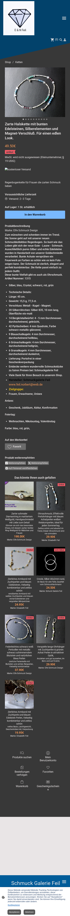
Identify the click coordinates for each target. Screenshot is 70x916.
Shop (8, 62)
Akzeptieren (14, 912)
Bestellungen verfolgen (22, 773)
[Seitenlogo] (18, 18)
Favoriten (48, 771)
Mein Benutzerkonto (48, 759)
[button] (15, 446)
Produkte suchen (22, 757)
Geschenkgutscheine (48, 788)
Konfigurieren (14, 905)
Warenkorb (22, 786)
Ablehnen (29, 912)
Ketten (19, 62)
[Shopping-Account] (65, 40)
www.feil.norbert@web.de (26, 384)
